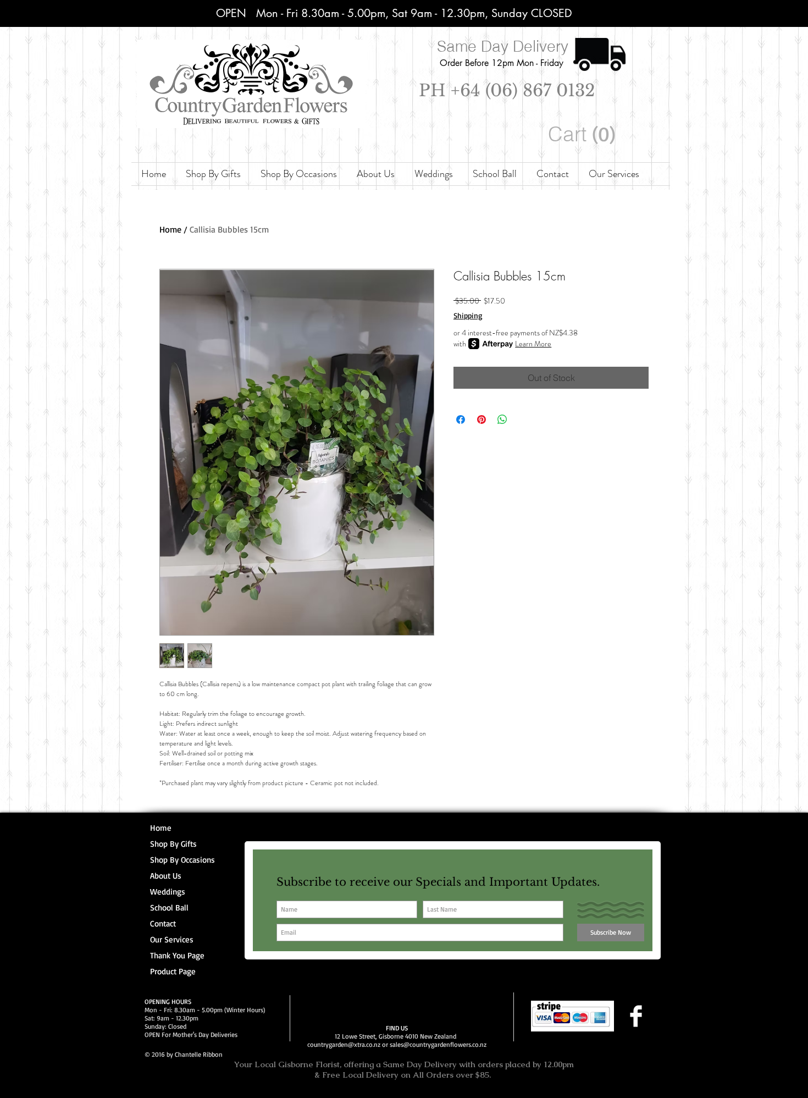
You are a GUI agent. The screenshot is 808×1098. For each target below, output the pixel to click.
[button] (584, 134)
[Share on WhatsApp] (502, 419)
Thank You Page (177, 955)
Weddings (167, 891)
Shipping (468, 315)
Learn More (533, 343)
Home (170, 229)
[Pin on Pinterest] (481, 419)
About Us (165, 875)
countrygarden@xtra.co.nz (343, 1044)
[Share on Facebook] (460, 419)
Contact (163, 923)
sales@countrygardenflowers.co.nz (438, 1044)
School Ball (169, 907)
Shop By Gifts (173, 843)
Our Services (171, 939)
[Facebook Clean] (636, 1016)
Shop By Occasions (182, 859)
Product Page (173, 971)
